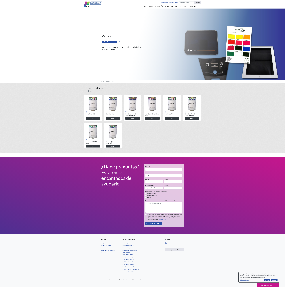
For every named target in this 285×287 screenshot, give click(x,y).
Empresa (147, 166)
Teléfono (166, 185)
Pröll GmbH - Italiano (128, 264)
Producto (122, 42)
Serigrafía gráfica (151, 193)
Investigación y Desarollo (108, 250)
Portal (102, 81)
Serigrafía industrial (152, 195)
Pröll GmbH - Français (128, 259)
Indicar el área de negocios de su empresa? (156, 191)
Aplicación (108, 81)
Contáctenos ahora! (110, 42)
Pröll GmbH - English (128, 254)
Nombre (147, 179)
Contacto (103, 253)
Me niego (267, 280)
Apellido (166, 179)
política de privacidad (163, 219)
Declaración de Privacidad (129, 245)
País (146, 173)
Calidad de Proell (106, 245)
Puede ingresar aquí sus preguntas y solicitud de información (160, 200)
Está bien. (274, 280)
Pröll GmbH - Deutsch (128, 257)
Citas (102, 248)
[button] (148, 6)
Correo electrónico (150, 185)
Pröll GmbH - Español (128, 262)
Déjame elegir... (244, 280)
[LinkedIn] (166, 243)
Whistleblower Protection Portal (131, 248)
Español (165, 2)
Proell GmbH (104, 243)
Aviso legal (125, 243)
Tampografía (150, 197)
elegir (93, 118)
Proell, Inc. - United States (129, 267)
